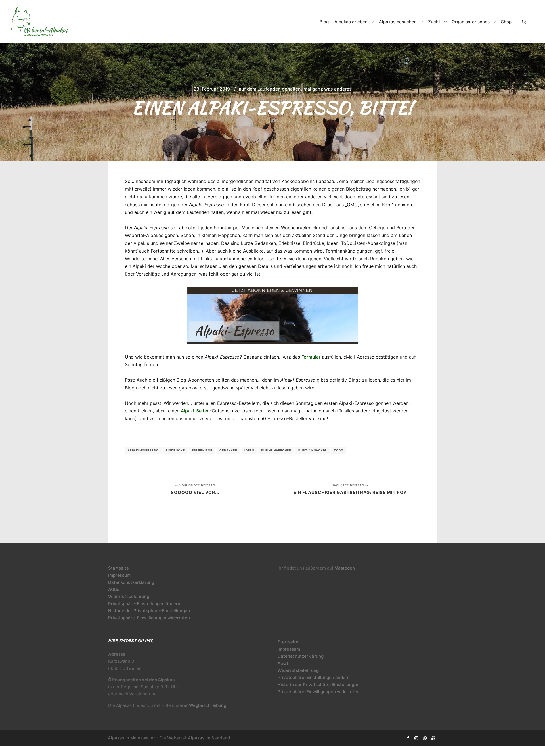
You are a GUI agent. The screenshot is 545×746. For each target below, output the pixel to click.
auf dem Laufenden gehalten (270, 89)
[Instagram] (416, 738)
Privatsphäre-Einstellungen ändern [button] (144, 603)
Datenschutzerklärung (131, 582)
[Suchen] (524, 22)
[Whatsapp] (425, 738)
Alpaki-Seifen (195, 411)
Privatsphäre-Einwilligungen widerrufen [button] (149, 617)
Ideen (249, 450)
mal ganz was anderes (327, 89)
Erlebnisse (202, 450)
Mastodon (344, 568)
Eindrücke (175, 450)
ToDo (338, 450)
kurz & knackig (312, 450)
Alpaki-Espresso (143, 450)
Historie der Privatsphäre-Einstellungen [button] (149, 610)
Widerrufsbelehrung (128, 596)
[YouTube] (433, 738)
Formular (310, 357)
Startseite (118, 568)
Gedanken (228, 450)
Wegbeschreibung (207, 705)
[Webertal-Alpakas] (39, 21)
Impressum (119, 575)
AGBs (113, 589)
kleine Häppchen (276, 450)
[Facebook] (408, 738)
